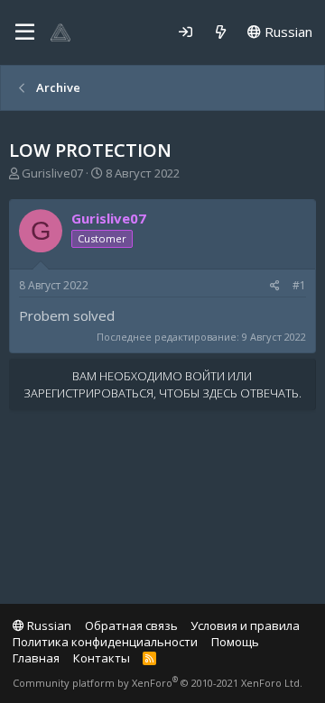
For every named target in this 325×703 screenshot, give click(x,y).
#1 (299, 285)
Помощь (235, 642)
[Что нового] (220, 32)
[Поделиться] (275, 286)
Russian (286, 32)
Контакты (101, 658)
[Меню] (25, 32)
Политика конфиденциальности (105, 642)
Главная (36, 658)
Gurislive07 (52, 173)
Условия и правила (245, 625)
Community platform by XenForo (157, 682)
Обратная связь (131, 625)
